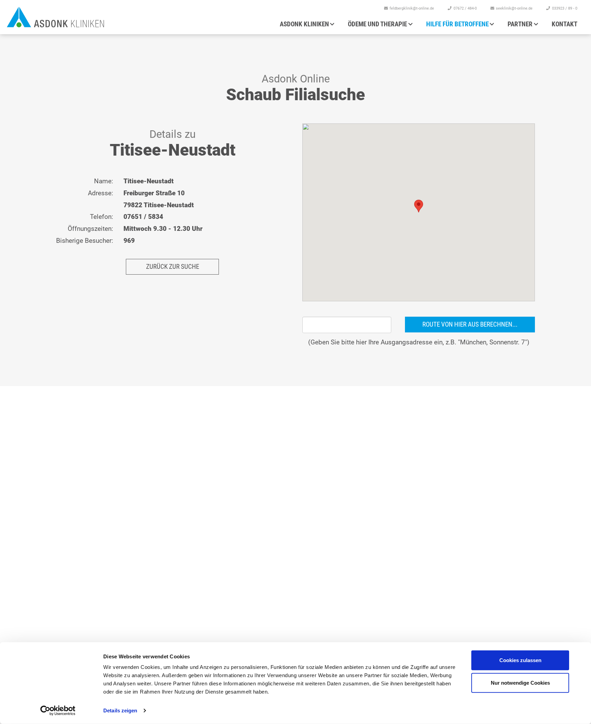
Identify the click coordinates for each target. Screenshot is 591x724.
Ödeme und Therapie (377, 24)
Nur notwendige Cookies (520, 682)
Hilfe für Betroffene (457, 24)
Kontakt (564, 24)
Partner (520, 24)
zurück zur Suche (172, 267)
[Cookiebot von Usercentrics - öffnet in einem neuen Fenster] (58, 711)
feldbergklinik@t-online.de (412, 8)
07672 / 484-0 (465, 8)
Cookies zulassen (520, 660)
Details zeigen (120, 710)
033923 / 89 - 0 (564, 8)
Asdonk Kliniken (304, 24)
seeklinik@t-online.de (514, 8)
